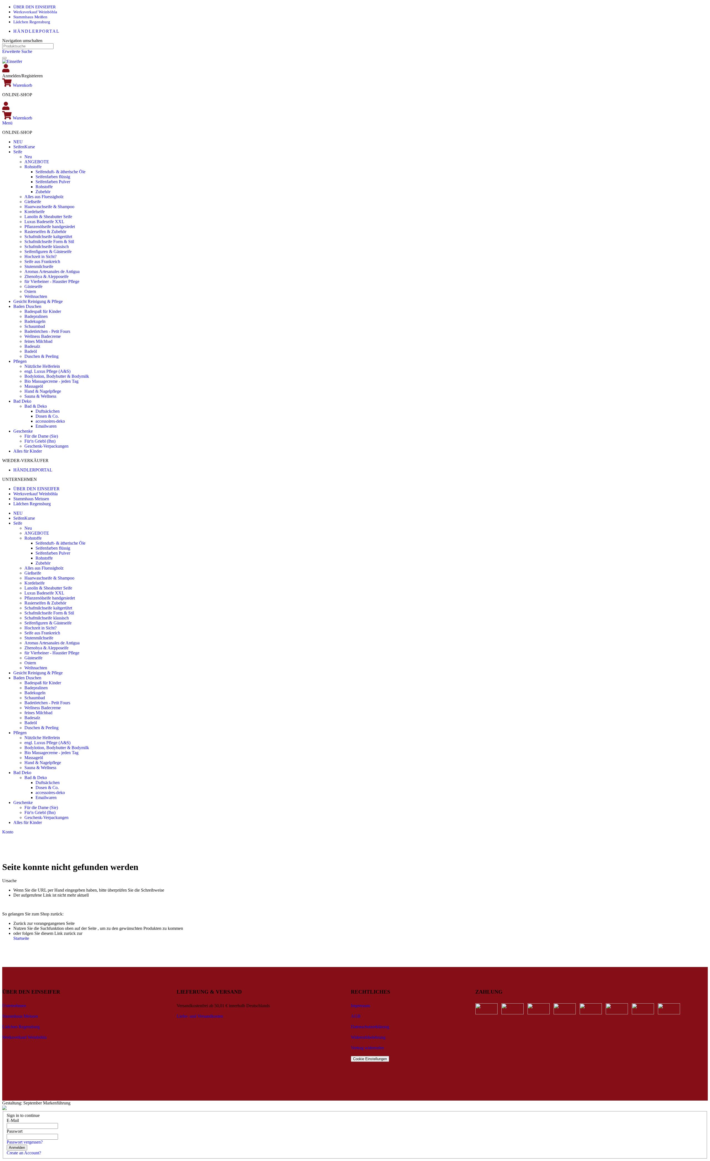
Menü (7, 123)
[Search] (4, 58)
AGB (356, 1016)
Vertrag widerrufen (367, 1047)
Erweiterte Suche (17, 51)
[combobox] (28, 46)
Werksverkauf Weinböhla (35, 12)
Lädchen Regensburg (31, 22)
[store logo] (12, 61)
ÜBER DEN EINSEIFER (34, 7)
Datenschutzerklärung (370, 1026)
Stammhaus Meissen (31, 498)
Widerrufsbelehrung (368, 1037)
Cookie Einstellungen (370, 1059)
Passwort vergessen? (25, 1142)
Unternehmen (14, 1005)
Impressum (360, 1005)
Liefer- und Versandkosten (200, 1016)
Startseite (21, 938)
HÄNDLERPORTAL (36, 31)
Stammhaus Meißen (30, 17)
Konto (7, 832)
